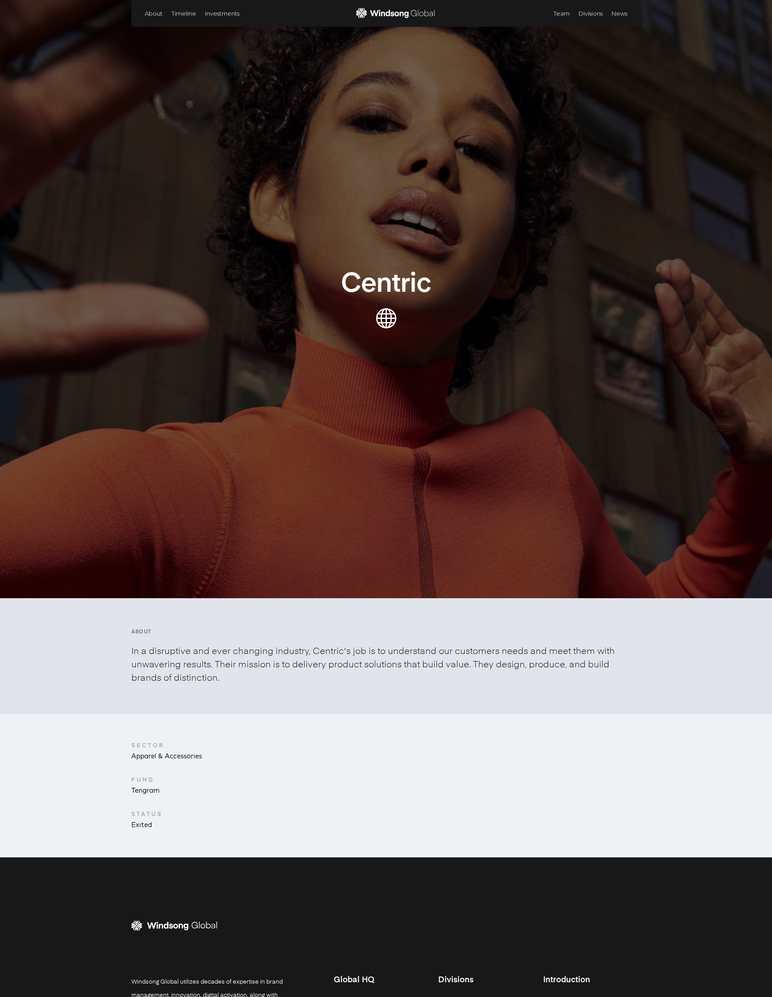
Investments (222, 13)
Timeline (184, 13)
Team (562, 13)
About (154, 13)
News (619, 13)
